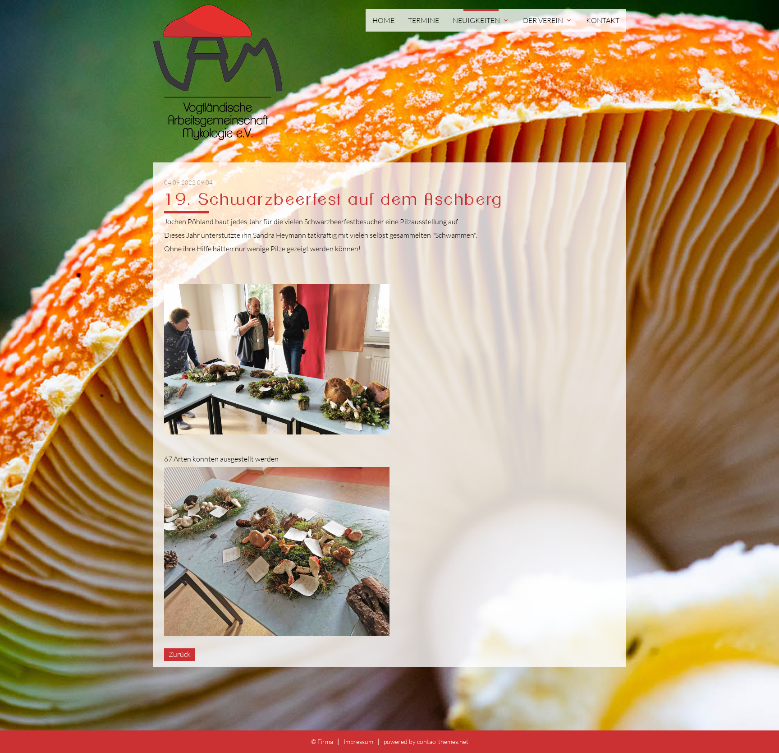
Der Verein (548, 20)
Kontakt (602, 20)
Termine (423, 20)
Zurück (180, 654)
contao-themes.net (442, 741)
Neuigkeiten (481, 20)
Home (383, 20)
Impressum (358, 741)
